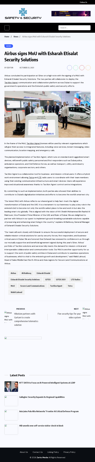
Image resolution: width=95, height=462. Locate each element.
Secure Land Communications (32, 286)
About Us (24, 452)
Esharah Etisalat (43, 273)
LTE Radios (75, 279)
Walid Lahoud (16, 292)
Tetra (70, 286)
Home (6, 36)
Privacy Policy (69, 452)
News (16, 36)
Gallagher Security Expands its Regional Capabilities (42, 397)
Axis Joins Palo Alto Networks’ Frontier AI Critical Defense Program (49, 411)
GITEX (47, 279)
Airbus (13, 273)
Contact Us (38, 452)
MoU (13, 286)
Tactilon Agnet (56, 286)
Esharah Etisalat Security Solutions (25, 279)
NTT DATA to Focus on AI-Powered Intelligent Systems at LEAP (47, 382)
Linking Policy (53, 452)
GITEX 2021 (60, 279)
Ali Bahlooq (26, 273)
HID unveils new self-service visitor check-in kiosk (41, 425)
